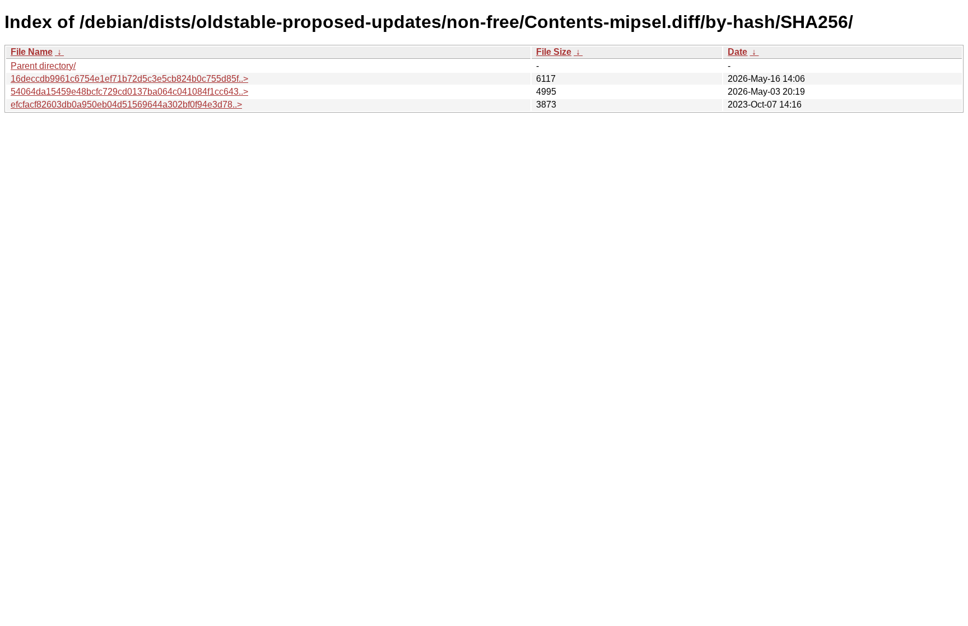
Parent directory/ (43, 66)
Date (737, 52)
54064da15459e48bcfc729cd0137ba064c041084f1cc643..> (129, 91)
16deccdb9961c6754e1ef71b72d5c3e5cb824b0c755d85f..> (129, 79)
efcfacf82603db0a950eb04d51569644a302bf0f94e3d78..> (126, 104)
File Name (32, 52)
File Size (553, 52)
